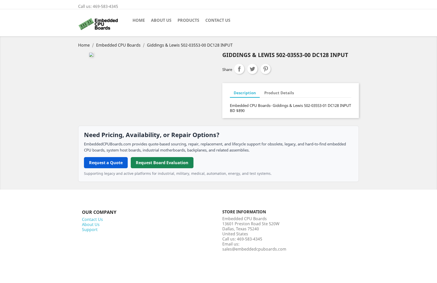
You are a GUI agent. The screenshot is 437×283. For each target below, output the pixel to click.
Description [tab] (245, 92)
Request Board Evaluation (162, 162)
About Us (161, 20)
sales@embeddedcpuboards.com (254, 249)
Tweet (252, 69)
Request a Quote (106, 162)
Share (239, 69)
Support (90, 229)
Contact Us (217, 20)
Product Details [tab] (279, 92)
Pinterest (265, 69)
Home (139, 20)
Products (188, 20)
